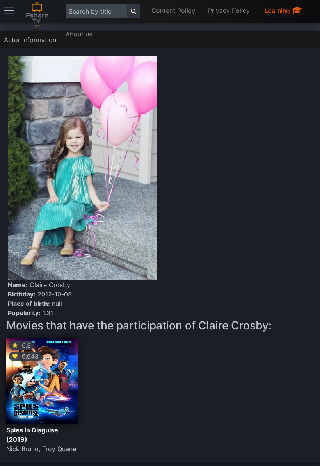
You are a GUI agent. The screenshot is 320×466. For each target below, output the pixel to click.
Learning (278, 10)
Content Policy (173, 10)
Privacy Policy (229, 10)
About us (79, 34)
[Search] (133, 11)
